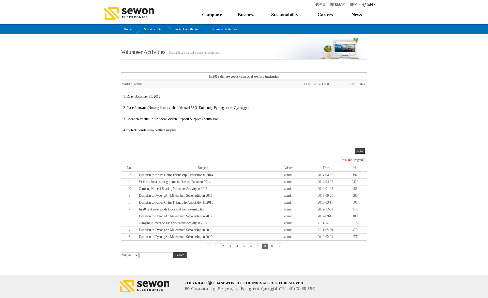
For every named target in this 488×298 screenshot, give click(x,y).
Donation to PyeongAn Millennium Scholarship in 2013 (175, 195)
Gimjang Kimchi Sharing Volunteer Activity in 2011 (173, 223)
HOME (319, 4)
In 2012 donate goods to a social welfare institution (172, 209)
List (359, 150)
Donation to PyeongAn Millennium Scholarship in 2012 (175, 216)
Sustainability (284, 14)
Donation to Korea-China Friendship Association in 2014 (176, 175)
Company (212, 14)
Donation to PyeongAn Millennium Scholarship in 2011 (175, 230)
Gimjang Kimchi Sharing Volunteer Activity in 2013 (173, 189)
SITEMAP (337, 4)
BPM (353, 4)
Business (246, 14)
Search (179, 255)
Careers (325, 14)
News (357, 14)
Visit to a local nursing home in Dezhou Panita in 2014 (174, 182)
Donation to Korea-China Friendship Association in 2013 (176, 202)
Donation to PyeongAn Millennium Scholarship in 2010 (175, 237)
